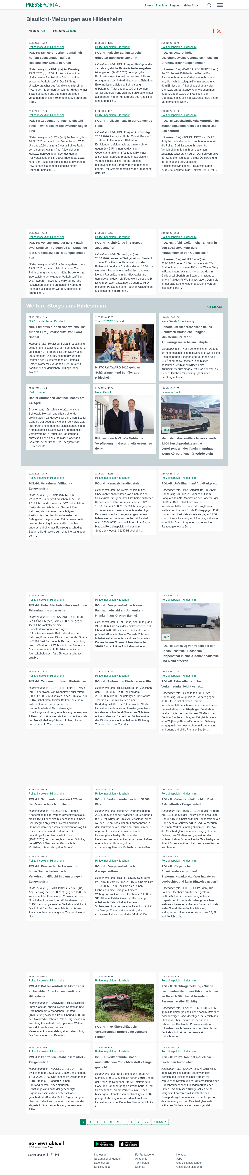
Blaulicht (161, 5)
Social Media (102, 1166)
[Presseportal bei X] (50, 1154)
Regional (175, 5)
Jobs (179, 1158)
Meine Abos (191, 5)
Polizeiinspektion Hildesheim (46, 47)
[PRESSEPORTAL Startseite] (43, 5)
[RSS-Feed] (219, 31)
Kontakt (180, 1154)
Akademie (141, 1158)
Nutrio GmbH (103, 392)
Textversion (142, 1162)
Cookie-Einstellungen (189, 1162)
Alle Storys (214, 306)
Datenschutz (101, 1162)
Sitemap (140, 1166)
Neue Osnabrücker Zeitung (177, 321)
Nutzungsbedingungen (107, 1158)
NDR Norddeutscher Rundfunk (47, 321)
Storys (149, 5)
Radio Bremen (37, 392)
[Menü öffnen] (220, 5)
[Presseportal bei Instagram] (56, 1154)
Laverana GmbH (171, 392)
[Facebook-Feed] (213, 31)
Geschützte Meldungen (190, 1166)
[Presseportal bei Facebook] (46, 1154)
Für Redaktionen (145, 1154)
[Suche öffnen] (209, 5)
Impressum (100, 1154)
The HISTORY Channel (109, 321)
